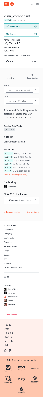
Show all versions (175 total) (15, 174)
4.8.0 (8, 167)
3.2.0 (8, 171)
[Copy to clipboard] (35, 90)
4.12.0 (8, 153)
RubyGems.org (14, 360)
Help (6, 345)
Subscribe (7, 254)
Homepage (8, 229)
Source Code (9, 237)
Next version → (33, 212)
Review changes (10, 246)
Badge (6, 250)
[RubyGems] (12, 4)
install (6, 96)
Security (8, 341)
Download (8, 242)
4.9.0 (8, 164)
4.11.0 (8, 157)
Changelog (8, 233)
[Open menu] (6, 4)
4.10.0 (8, 160)
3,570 (34, 61)
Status (8, 337)
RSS (5, 259)
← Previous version (12, 212)
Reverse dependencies (13, 267)
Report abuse (11, 313)
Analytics (7, 263)
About (7, 325)
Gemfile (6, 85)
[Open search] (32, 4)
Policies (8, 333)
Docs (7, 329)
